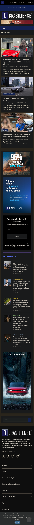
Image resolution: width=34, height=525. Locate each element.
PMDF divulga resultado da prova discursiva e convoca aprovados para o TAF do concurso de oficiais (21, 304)
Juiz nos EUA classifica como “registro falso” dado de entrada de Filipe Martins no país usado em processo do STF (21, 286)
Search (29, 420)
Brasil (5, 55)
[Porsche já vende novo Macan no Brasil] (17, 86)
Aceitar (17, 522)
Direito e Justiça (18, 279)
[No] (32, 518)
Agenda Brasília (18, 335)
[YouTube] (18, 456)
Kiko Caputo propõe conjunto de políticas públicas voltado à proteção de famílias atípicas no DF (20, 267)
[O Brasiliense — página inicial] (17, 432)
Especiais (5, 503)
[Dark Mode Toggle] (29, 520)
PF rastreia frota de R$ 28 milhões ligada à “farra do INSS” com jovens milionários (17, 62)
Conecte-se (5, 509)
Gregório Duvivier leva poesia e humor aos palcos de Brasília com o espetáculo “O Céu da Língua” (21, 340)
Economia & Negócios (9, 478)
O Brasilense (24, 66)
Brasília (15, 298)
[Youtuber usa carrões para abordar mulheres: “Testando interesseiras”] (17, 122)
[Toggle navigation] (3, 28)
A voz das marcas (8, 94)
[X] (13, 456)
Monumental (16, 315)
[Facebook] (8, 456)
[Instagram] (3, 456)
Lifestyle (5, 490)
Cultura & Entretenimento (11, 484)
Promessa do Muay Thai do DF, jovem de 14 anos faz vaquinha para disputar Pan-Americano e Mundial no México (21, 322)
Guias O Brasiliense (8, 496)
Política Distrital (18, 262)
